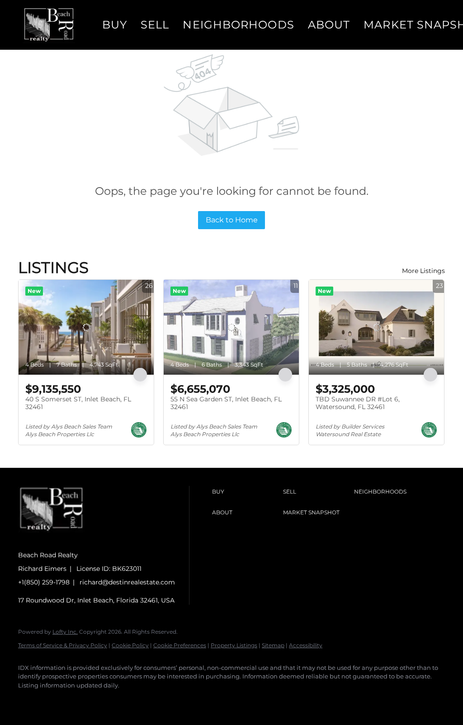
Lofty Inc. (65, 631)
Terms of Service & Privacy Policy (62, 645)
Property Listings (234, 645)
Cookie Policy (130, 645)
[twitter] (81, 700)
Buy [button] (114, 24)
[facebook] (29, 700)
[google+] (160, 700)
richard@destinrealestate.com (127, 582)
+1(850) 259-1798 (44, 582)
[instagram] (107, 700)
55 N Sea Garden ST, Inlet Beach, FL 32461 (226, 403)
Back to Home (232, 220)
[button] (49, 25)
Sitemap (273, 645)
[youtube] (134, 700)
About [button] (329, 24)
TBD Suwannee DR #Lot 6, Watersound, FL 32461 (358, 403)
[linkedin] (55, 700)
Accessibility (305, 645)
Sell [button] (155, 24)
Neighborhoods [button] (238, 24)
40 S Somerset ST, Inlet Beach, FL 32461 (78, 403)
